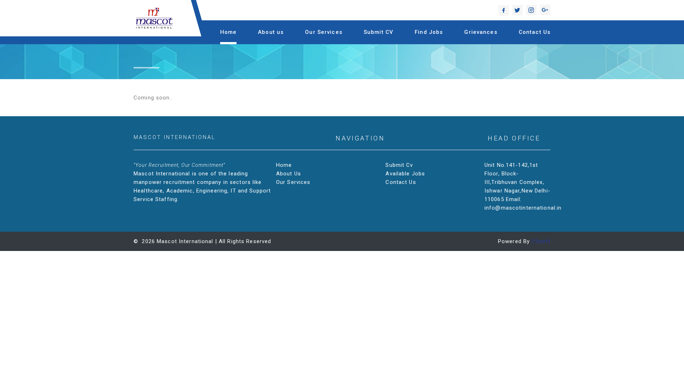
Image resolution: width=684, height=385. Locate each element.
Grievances (480, 32)
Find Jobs (429, 32)
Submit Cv (399, 165)
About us (271, 32)
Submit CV (378, 32)
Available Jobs (405, 173)
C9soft (541, 241)
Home (228, 32)
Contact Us (534, 32)
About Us (288, 173)
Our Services (323, 32)
